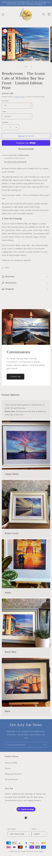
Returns (8, 768)
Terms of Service (11, 780)
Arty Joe (17, 851)
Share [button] (7, 268)
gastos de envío (20, 96)
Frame (4, 111)
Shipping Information (13, 774)
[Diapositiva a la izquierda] (20, 66)
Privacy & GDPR (11, 763)
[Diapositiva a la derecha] (31, 66)
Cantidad (5, 122)
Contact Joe (15, 376)
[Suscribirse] (44, 745)
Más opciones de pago (26, 149)
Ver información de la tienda (15, 162)
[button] (3, 14)
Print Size (5, 101)
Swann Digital (38, 851)
